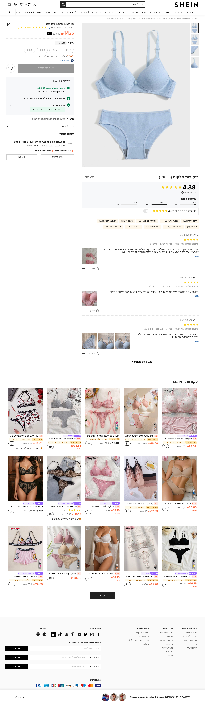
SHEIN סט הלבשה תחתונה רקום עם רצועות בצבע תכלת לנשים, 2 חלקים (102, 436)
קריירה (194, 644)
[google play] (38, 636)
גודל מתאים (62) (152, 227)
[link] (28, 4)
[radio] (68, 50)
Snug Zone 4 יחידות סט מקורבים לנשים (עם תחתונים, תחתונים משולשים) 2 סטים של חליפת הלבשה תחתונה (64, 573)
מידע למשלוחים (166, 632)
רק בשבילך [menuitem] (178, 12)
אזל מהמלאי (46, 68)
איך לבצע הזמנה (166, 640)
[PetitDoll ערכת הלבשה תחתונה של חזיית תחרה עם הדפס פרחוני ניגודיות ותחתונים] (141, 548)
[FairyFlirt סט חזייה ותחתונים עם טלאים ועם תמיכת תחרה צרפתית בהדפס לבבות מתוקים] (102, 478)
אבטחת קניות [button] (59, 105)
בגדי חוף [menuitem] (135, 12)
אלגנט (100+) (127, 221)
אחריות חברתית (190, 640)
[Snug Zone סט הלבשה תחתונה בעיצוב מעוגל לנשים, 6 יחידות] (141, 411)
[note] (27, 448)
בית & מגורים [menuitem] (87, 12)
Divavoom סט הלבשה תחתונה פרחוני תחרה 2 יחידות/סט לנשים (25, 506)
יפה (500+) (192, 227)
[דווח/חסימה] (84, 268)
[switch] (146, 211)
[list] (75, 634)
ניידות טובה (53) (133, 227)
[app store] (44, 636)
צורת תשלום (144, 636)
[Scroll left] (13, 12)
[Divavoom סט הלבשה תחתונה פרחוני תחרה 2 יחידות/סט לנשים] (25, 478)
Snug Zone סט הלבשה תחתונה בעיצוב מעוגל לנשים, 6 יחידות (140, 436)
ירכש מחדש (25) (190, 221)
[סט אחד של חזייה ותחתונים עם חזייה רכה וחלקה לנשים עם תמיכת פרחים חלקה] (102, 548)
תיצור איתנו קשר (142, 632)
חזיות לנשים (162, 19)
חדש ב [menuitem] (167, 12)
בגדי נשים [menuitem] (146, 12)
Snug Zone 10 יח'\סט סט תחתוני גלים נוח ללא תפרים (140, 503)
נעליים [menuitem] (48, 12)
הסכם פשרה (192, 648)
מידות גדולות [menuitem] (122, 12)
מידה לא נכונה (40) (113, 227)
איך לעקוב (169, 644)
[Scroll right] (9, 12)
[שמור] (10, 68)
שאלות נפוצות (143, 644)
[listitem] (179, 418)
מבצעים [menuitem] (157, 12)
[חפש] (63, 4)
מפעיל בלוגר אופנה (189, 636)
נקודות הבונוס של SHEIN (138, 640)
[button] (15, 4)
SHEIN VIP (168, 652)
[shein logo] (186, 4)
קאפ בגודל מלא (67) (107, 221)
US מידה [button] (62, 43)
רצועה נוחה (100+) (170, 221)
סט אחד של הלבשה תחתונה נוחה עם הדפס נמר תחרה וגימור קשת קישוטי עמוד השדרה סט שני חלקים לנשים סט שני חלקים (64, 506)
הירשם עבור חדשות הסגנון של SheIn (84, 643)
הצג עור (102, 595)
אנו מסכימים (95, 680)
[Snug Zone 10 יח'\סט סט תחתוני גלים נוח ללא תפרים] (141, 478)
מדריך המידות (167, 648)
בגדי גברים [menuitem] (101, 12)
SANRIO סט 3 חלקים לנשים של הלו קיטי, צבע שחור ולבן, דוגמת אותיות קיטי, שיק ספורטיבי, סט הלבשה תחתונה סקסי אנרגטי (25, 436)
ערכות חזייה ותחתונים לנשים (143, 19)
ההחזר (170, 656)
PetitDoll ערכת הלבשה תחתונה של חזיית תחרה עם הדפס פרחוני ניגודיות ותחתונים (140, 576)
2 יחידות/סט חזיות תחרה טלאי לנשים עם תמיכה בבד (179, 503)
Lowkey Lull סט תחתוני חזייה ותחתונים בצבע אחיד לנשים (179, 576)
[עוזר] (97, 268)
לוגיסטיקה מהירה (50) (147, 221)
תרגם (196, 256)
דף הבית (195, 19)
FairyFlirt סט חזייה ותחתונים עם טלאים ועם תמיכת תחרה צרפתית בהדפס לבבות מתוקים (102, 506)
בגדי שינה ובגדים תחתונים (179, 19)
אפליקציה (42, 628)
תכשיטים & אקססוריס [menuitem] (32, 12)
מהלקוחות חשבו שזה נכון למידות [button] (56, 56)
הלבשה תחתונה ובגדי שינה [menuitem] (66, 12)
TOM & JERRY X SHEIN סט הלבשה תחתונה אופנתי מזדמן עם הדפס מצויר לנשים (25, 576)
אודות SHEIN (191, 632)
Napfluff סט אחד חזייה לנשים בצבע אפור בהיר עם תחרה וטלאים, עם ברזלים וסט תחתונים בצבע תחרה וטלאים (64, 438)
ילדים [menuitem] (111, 12)
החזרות (170, 636)
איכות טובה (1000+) (173, 227)
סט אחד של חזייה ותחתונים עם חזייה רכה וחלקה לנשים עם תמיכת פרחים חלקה (102, 573)
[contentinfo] (53, 685)
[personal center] (34, 4)
